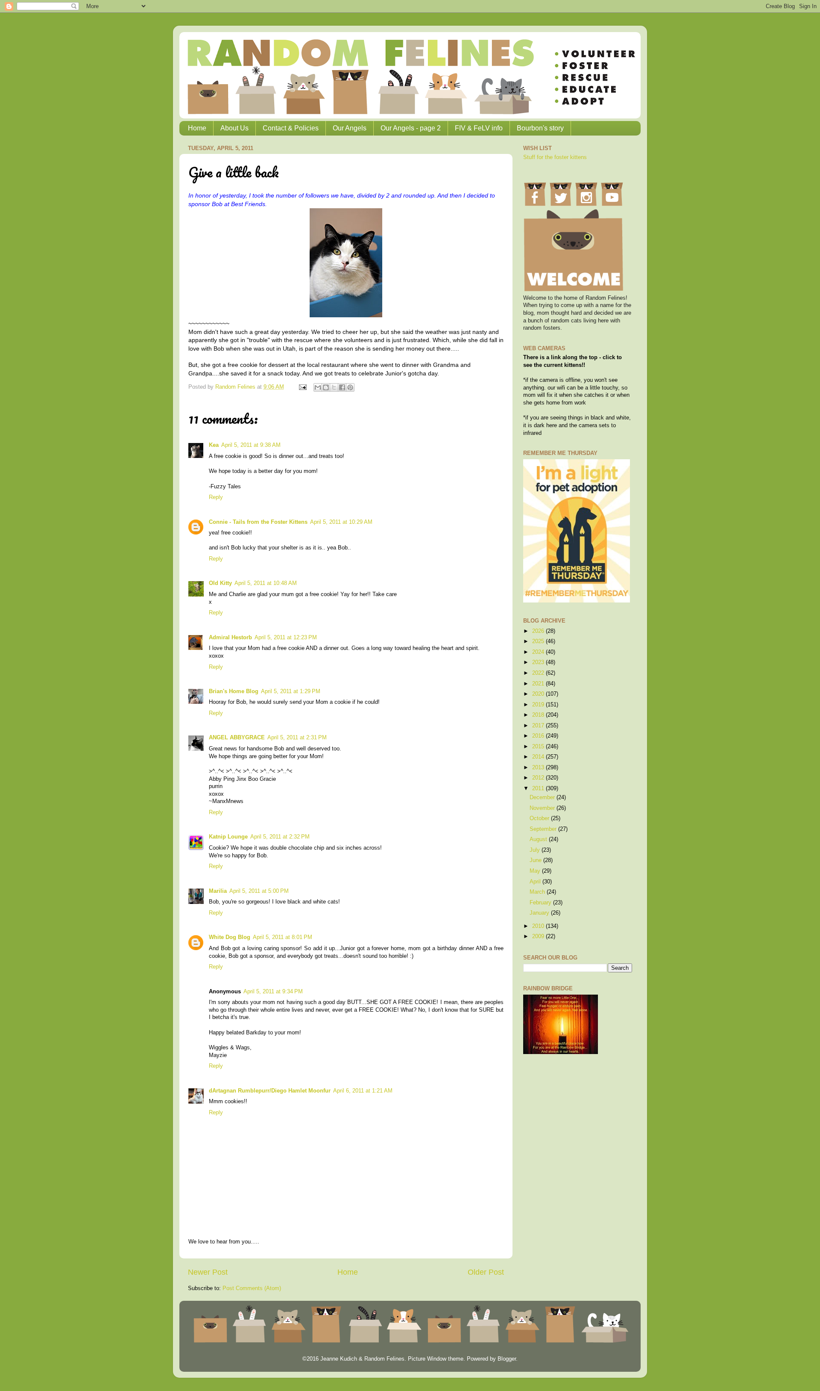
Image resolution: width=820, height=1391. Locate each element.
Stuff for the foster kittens (555, 157)
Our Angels (349, 128)
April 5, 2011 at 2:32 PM (280, 837)
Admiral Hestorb (230, 638)
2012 (539, 778)
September (544, 829)
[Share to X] (334, 387)
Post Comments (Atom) (252, 1288)
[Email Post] (302, 387)
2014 (539, 757)
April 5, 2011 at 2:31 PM (297, 738)
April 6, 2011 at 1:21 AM (362, 1091)
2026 (539, 631)
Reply (216, 497)
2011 (539, 788)
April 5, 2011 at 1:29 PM (290, 691)
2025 (539, 641)
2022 (539, 673)
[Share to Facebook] (342, 387)
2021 (539, 684)
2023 (539, 662)
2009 (539, 936)
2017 (539, 726)
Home (197, 128)
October (540, 818)
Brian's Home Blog (233, 691)
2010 (539, 926)
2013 (539, 768)
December (543, 797)
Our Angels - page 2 (411, 128)
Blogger (507, 1359)
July (536, 850)
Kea (214, 445)
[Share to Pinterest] (350, 387)
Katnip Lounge (228, 837)
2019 (539, 705)
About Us (234, 128)
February (541, 903)
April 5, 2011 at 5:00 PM (259, 891)
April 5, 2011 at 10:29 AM (341, 522)
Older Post (486, 1272)
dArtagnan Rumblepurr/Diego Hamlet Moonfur (270, 1091)
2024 (539, 652)
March (538, 892)
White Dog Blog (229, 937)
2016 (539, 736)
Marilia (218, 891)
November (543, 808)
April (536, 882)
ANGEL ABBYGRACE (237, 738)
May (536, 871)
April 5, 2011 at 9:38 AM (251, 445)
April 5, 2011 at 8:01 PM (282, 937)
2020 (539, 694)
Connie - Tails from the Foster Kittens (258, 522)
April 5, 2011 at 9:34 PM (273, 992)
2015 (539, 747)
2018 (539, 715)
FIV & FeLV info (479, 128)
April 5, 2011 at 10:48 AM (265, 583)
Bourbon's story (540, 128)
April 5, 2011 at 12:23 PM (286, 638)
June (536, 860)
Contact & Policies (291, 128)
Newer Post (208, 1272)
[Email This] (317, 387)
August (539, 839)
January (540, 913)
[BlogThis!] (326, 387)
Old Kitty (220, 583)
